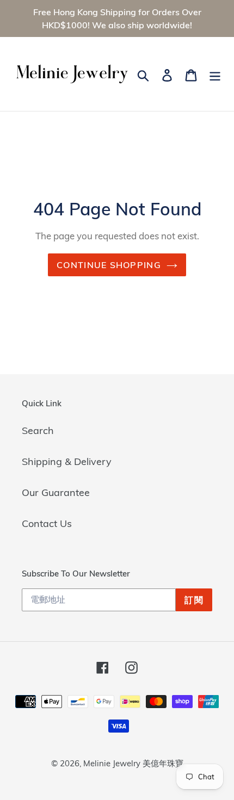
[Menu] (215, 74)
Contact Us (47, 523)
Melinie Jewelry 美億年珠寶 (133, 763)
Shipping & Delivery (67, 461)
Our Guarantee (56, 492)
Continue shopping (109, 264)
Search (38, 430)
